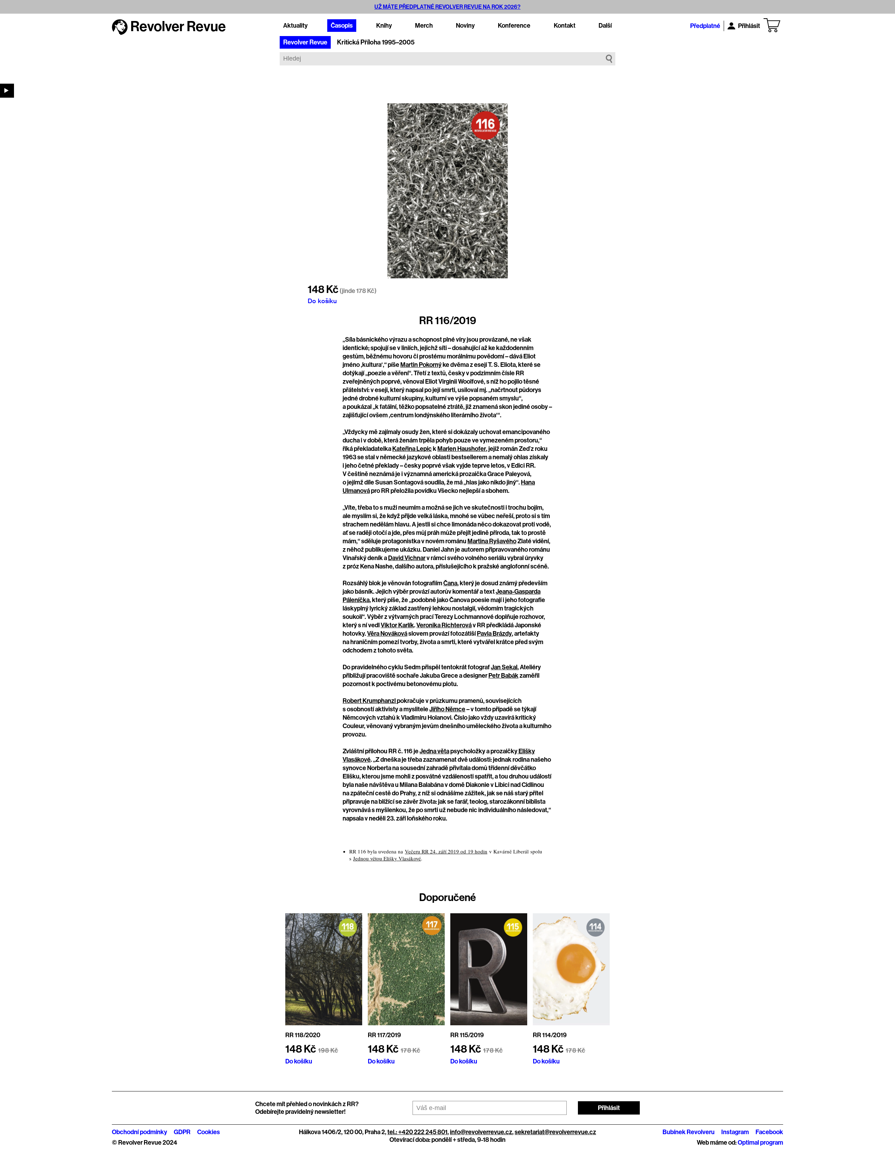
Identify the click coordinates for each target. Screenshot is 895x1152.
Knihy (384, 25)
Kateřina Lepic (412, 449)
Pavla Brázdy (494, 633)
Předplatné (705, 26)
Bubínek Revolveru (689, 1132)
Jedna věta (434, 751)
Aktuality (295, 25)
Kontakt (564, 25)
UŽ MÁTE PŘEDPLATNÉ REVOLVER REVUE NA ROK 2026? (447, 7)
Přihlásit (749, 26)
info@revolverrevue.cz (481, 1132)
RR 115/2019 (467, 1035)
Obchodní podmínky (139, 1132)
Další (605, 25)
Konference (514, 25)
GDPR (182, 1132)
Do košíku (322, 301)
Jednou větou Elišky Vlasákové (387, 858)
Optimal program (760, 1142)
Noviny (465, 25)
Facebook (769, 1132)
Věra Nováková (387, 633)
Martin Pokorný (421, 365)
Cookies (208, 1132)
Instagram (735, 1132)
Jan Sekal (504, 667)
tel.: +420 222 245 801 (417, 1132)
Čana (450, 583)
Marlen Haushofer (461, 449)
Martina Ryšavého (491, 541)
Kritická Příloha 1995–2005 (376, 42)
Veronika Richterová (444, 625)
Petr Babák (503, 675)
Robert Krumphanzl (370, 701)
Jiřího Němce (447, 709)
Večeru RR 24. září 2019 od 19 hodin (446, 851)
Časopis (342, 25)
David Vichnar (406, 558)
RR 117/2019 (384, 1035)
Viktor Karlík (397, 625)
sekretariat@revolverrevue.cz (555, 1132)
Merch (424, 25)
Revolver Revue (305, 42)
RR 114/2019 (550, 1035)
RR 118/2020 (302, 1035)
